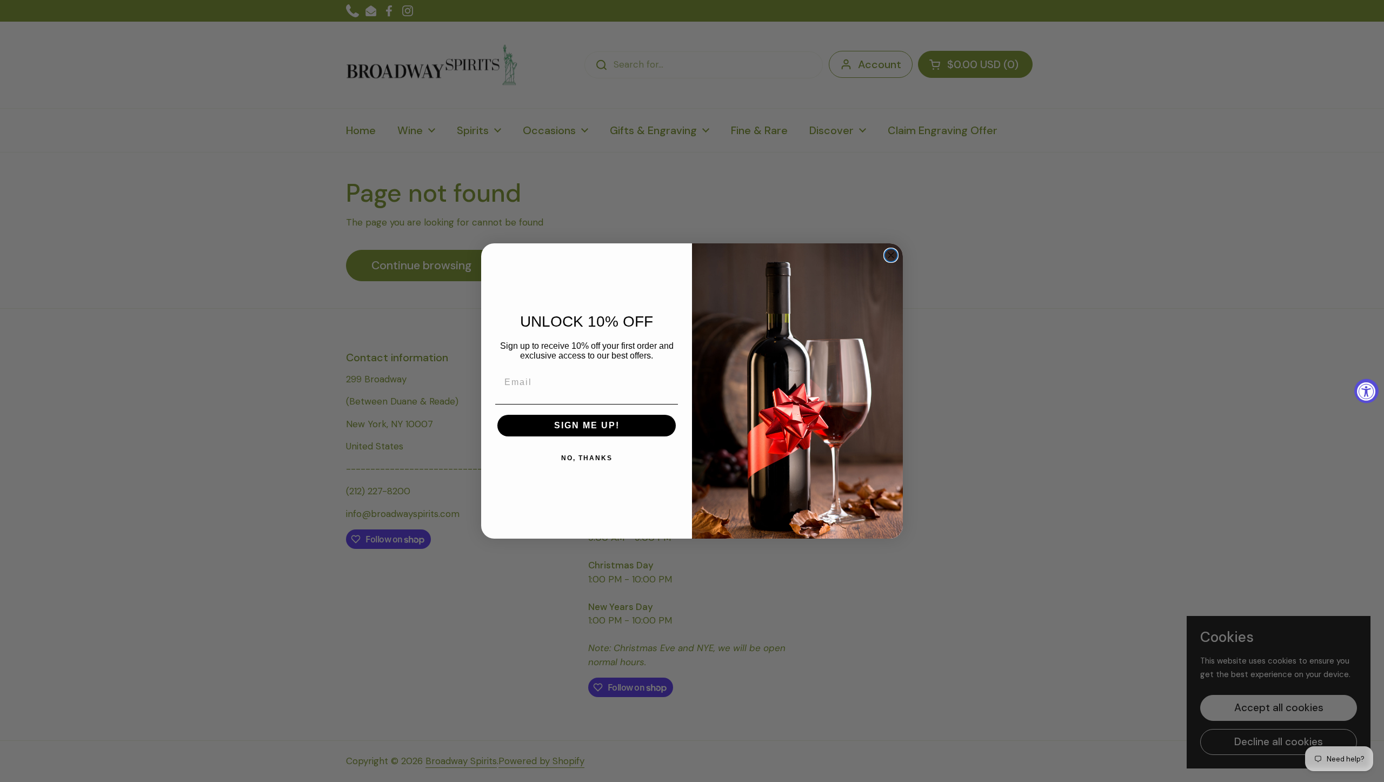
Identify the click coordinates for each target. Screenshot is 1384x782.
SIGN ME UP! (587, 425)
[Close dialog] (890, 255)
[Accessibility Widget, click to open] (1366, 391)
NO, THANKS (587, 458)
